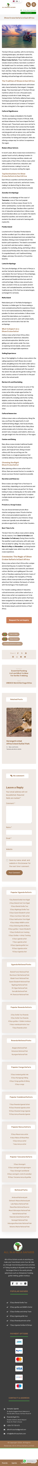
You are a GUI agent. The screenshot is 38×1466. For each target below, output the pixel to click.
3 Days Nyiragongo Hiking (19, 1078)
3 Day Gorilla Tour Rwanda (19, 1018)
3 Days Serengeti (19, 1164)
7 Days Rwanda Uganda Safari (19, 1104)
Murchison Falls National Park (19, 975)
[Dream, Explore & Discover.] (9, 5)
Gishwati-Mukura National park (19, 1201)
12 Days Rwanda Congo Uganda (19, 1111)
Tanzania (5, 200)
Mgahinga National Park (19, 985)
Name (9, 827)
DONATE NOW (28, 12)
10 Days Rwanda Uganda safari (19, 1108)
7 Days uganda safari (19, 942)
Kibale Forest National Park (19, 978)
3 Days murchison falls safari (19, 916)
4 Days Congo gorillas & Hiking (20, 1081)
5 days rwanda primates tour (19, 1024)
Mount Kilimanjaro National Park (19, 1210)
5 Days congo (19, 1084)
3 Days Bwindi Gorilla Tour (19, 906)
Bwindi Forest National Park (19, 972)
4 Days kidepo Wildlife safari (19, 923)
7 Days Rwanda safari (19, 1028)
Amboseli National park (19, 1197)
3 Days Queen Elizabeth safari (19, 913)
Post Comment (14, 873)
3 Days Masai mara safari (19, 1134)
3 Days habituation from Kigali (19, 919)
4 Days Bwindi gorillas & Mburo (19, 926)
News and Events (13, 747)
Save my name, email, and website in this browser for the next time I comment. (20, 863)
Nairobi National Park (20, 1214)
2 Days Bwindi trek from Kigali (20, 903)
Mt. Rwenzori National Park (19, 995)
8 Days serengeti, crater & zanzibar (19, 1174)
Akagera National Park (19, 1048)
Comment (10, 803)
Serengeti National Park (20, 1220)
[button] (33, 4)
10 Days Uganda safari (19, 948)
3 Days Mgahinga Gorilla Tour (19, 909)
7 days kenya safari (19, 1144)
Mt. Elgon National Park (19, 988)
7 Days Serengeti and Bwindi (19, 1171)
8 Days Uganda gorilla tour (19, 945)
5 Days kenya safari (19, 1141)
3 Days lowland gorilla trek (19, 1075)
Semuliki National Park (19, 991)
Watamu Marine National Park (20, 1227)
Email (9, 838)
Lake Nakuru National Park (19, 1204)
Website (9, 849)
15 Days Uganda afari (19, 952)
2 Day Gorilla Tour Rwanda (19, 1015)
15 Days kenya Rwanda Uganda (19, 1114)
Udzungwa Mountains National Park (20, 1223)
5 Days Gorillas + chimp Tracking (20, 935)
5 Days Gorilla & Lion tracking (19, 932)
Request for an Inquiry (19, 620)
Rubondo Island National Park (19, 1217)
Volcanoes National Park (19, 1051)
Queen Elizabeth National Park (19, 982)
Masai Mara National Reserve (19, 1207)
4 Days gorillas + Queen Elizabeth (19, 929)
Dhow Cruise (14, 639)
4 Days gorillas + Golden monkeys (19, 1021)
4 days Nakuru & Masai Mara (19, 1138)
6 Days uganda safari (19, 939)
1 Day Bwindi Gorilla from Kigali (19, 900)
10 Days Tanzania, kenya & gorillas (19, 1177)
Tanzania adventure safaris (12, 643)
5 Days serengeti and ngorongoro (19, 1168)
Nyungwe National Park (19, 1054)
